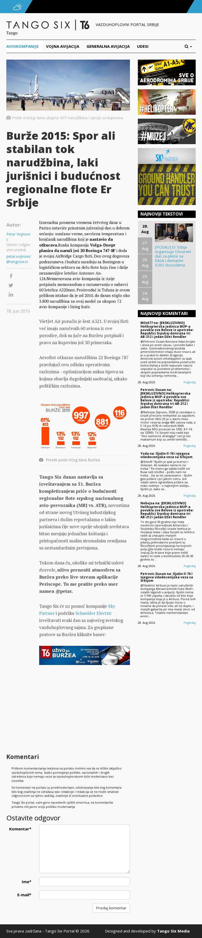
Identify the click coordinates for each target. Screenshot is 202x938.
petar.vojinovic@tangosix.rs (18, 259)
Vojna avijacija (62, 46)
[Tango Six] (48, 24)
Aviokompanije (22, 46)
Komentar (20, 828)
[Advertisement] (84, 709)
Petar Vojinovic (18, 237)
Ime (26, 881)
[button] (190, 46)
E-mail (24, 894)
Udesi (143, 46)
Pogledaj (190, 382)
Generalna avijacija (108, 46)
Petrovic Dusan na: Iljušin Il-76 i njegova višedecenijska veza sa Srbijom (166, 577)
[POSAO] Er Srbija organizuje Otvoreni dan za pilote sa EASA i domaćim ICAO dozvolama (173, 256)
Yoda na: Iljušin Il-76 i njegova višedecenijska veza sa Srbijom (166, 455)
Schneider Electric (93, 613)
